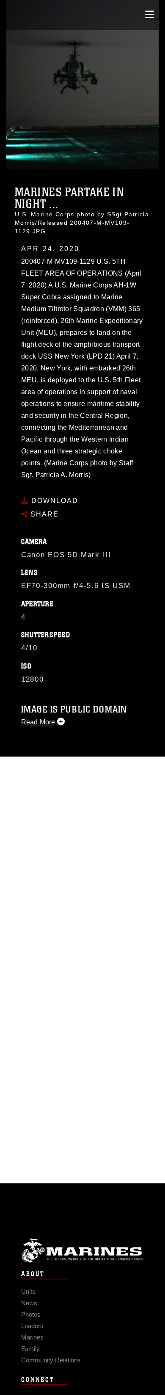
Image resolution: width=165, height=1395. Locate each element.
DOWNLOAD (53, 500)
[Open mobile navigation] (150, 14)
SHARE (43, 514)
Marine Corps (82, 1250)
